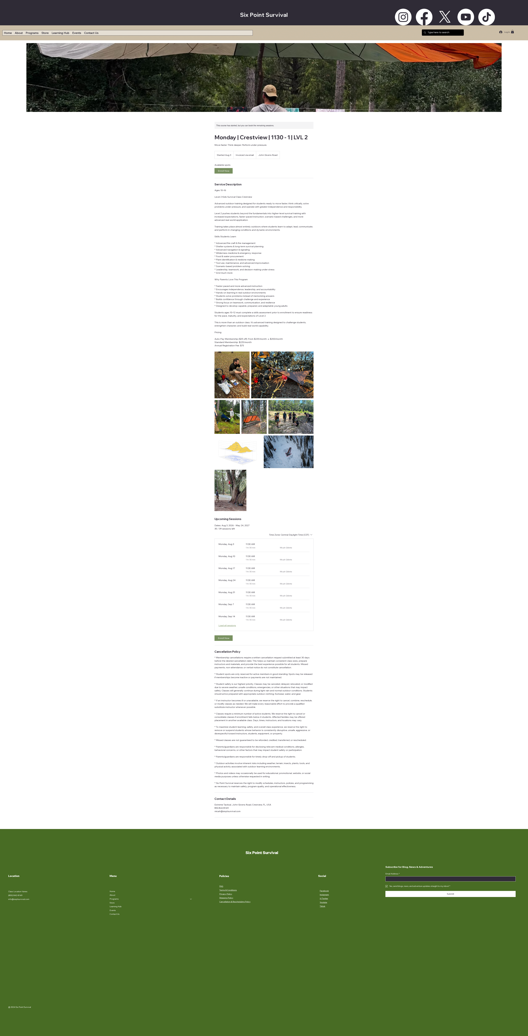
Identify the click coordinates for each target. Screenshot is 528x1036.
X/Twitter (324, 898)
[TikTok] (486, 17)
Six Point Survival (264, 14)
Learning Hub (116, 906)
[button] (32, 32)
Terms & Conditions (228, 890)
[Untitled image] (232, 375)
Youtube (323, 902)
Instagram (324, 894)
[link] (224, 171)
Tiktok (322, 906)
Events (113, 910)
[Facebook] (424, 17)
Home (112, 891)
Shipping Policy (226, 898)
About (112, 895)
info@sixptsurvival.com (18, 899)
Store (112, 903)
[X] (445, 17)
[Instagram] (403, 17)
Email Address (392, 873)
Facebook (324, 891)
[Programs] (191, 899)
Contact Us (114, 914)
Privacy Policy (225, 894)
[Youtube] (465, 17)
